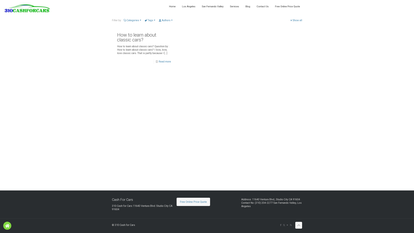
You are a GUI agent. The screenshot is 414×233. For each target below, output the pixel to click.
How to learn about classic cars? (136, 37)
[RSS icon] (291, 225)
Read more (165, 61)
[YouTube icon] (287, 225)
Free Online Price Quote (193, 201)
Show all (297, 20)
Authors (166, 20)
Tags (150, 20)
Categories (133, 20)
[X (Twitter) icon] (284, 225)
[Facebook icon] (280, 225)
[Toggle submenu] (172, 14)
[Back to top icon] (298, 225)
